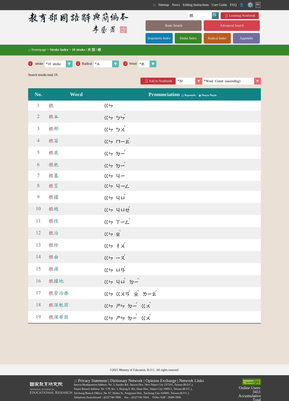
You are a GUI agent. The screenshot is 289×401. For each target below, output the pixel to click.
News (176, 5)
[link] (232, 81)
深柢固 (58, 304)
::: (154, 5)
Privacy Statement (92, 380)
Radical (87, 63)
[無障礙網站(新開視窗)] (251, 382)
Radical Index (217, 38)
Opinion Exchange (161, 380)
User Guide (219, 5)
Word (133, 63)
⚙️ (250, 5)
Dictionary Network (126, 380)
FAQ (233, 5)
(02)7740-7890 (112, 397)
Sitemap (163, 5)
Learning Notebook (242, 15)
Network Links (191, 380)
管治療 (58, 293)
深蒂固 (58, 317)
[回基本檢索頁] (78, 22)
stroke (38, 63)
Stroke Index (188, 38)
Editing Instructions (196, 5)
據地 (56, 281)
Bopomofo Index (159, 38)
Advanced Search (232, 25)
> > (64, 50)
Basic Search (173, 25)
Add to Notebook (160, 81)
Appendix (246, 38)
